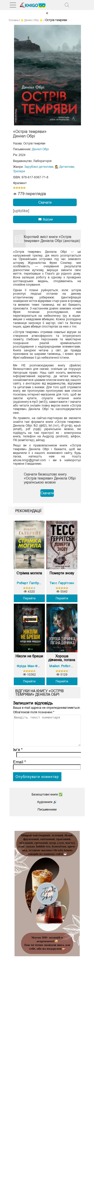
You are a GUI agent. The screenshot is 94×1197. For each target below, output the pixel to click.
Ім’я (18, 750)
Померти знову (62, 573)
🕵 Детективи (64, 167)
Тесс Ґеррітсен (62, 583)
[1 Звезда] (14, 188)
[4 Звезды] (22, 188)
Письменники (47, 809)
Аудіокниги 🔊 (47, 802)
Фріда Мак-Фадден (32, 666)
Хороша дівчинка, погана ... (61, 658)
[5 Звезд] (24, 188)
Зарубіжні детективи (38, 167)
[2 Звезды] (17, 188)
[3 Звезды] (19, 188)
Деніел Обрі (40, 149)
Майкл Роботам (62, 666)
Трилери (19, 171)
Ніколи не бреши (29, 656)
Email (19, 762)
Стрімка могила (29, 573)
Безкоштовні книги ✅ (47, 794)
